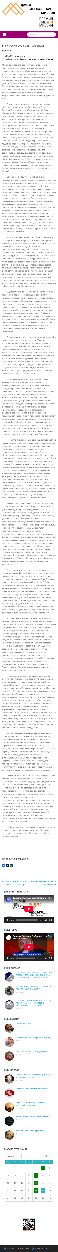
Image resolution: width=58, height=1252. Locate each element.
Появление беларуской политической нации (33, 1089)
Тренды (50, 59)
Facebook (11, 1248)
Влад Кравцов (21, 56)
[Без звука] (46, 920)
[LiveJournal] (11, 865)
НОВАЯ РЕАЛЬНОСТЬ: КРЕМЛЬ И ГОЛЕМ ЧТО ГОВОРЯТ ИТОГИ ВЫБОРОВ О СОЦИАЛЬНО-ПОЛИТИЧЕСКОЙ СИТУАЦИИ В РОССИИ (34, 975)
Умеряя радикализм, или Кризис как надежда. (33, 1038)
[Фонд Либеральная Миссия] (29, 8)
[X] (7, 865)
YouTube (25, 1248)
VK (49, 1248)
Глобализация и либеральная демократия (21, 59)
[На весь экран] (50, 920)
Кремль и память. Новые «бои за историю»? (33, 1117)
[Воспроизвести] (7, 920)
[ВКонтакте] (3, 865)
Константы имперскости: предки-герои (31, 1131)
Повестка (42, 59)
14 (36, 1183)
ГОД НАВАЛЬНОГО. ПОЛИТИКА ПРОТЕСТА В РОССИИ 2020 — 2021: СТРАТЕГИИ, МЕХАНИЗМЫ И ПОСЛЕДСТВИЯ (33, 1003)
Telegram (38, 1248)
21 (36, 1190)
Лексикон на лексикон (24, 1024)
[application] (29, 909)
